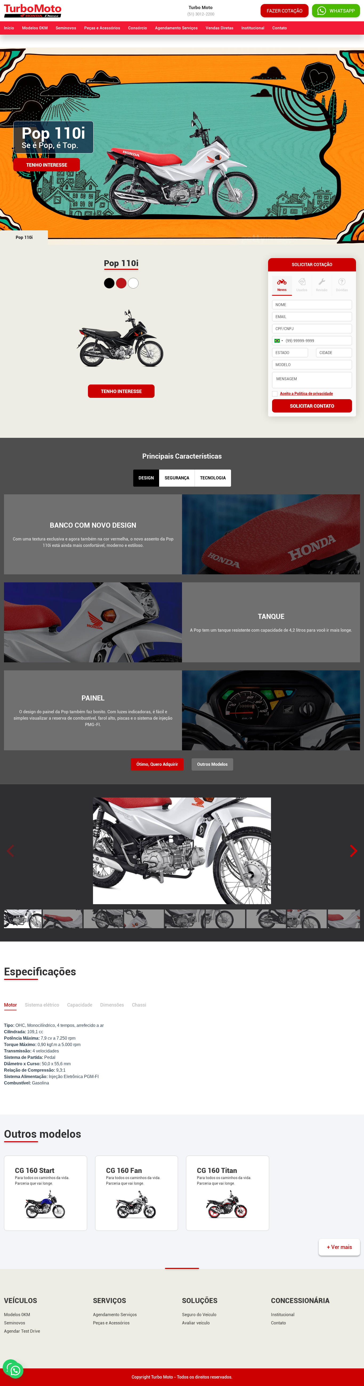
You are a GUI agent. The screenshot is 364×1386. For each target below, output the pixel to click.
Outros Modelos (212, 764)
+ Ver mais (339, 1247)
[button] (353, 851)
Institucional (252, 28)
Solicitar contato (312, 406)
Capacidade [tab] (79, 1005)
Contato (279, 28)
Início (9, 28)
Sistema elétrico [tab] (42, 1005)
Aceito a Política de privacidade (306, 393)
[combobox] (278, 340)
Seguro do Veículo (199, 1315)
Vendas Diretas (219, 28)
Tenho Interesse (46, 164)
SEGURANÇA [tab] (177, 477)
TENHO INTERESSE (121, 391)
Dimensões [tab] (112, 1005)
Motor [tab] (10, 1005)
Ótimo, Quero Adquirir (157, 764)
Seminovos (66, 28)
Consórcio (137, 28)
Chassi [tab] (139, 1005)
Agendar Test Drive (22, 1331)
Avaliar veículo (196, 1323)
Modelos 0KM (35, 28)
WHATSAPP (342, 11)
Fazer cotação (284, 11)
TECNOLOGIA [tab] (213, 477)
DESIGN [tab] (146, 477)
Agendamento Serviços (176, 28)
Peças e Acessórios (102, 28)
